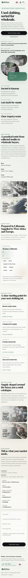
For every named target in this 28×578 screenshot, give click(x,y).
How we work (14, 37)
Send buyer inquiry (14, 544)
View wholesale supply (14, 33)
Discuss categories (7, 334)
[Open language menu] (16, 2)
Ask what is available (7, 352)
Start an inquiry (6, 370)
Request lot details (7, 316)
